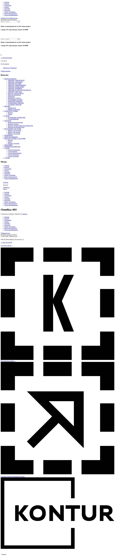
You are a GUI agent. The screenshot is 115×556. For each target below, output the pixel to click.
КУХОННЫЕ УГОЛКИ (15, 100)
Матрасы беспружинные (15, 122)
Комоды (10, 112)
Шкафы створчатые (14, 109)
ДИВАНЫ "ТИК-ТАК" (15, 91)
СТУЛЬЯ (7, 158)
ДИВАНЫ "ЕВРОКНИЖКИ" (17, 85)
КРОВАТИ (11, 96)
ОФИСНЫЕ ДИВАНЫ (15, 101)
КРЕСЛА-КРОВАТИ (14, 95)
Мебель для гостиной (14, 130)
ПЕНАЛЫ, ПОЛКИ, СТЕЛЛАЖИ (14, 138)
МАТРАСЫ (7, 121)
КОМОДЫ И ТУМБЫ (11, 111)
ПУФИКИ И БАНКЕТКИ (12, 146)
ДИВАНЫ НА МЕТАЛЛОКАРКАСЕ (19, 90)
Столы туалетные (13, 156)
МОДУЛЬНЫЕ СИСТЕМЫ (12, 129)
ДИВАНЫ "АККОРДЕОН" (16, 80)
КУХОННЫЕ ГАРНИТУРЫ (16, 117)
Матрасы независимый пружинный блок (20, 125)
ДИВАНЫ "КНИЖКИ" (15, 88)
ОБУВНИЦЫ (8, 135)
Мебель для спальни (14, 132)
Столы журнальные (14, 150)
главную (24, 214)
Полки (10, 142)
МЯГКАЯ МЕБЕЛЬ (10, 79)
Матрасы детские (13, 124)
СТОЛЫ (6, 148)
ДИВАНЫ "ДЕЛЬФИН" (15, 82)
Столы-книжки (12, 151)
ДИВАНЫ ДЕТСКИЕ (14, 83)
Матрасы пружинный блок (16, 127)
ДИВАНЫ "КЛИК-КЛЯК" (16, 87)
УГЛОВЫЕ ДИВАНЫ (15, 104)
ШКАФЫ (7, 106)
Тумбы (10, 114)
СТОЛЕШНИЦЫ (13, 119)
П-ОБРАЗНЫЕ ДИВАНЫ (16, 103)
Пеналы (10, 140)
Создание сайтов (6, 476)
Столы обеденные (13, 154)
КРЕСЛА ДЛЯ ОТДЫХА (16, 93)
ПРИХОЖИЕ (8, 145)
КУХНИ (7, 116)
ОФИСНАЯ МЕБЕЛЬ (11, 137)
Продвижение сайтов (18, 476)
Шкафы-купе (12, 108)
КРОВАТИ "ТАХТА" (14, 98)
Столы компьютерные (14, 153)
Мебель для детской (14, 133)
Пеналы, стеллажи (13, 143)
